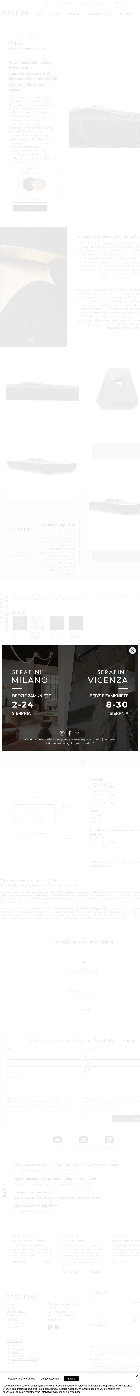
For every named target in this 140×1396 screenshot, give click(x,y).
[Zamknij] (137, 1376)
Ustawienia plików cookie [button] (21, 1378)
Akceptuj (71, 1378)
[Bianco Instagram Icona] (62, 733)
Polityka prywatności (70, 1391)
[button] (132, 650)
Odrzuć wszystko (50, 1378)
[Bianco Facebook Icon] (69, 733)
